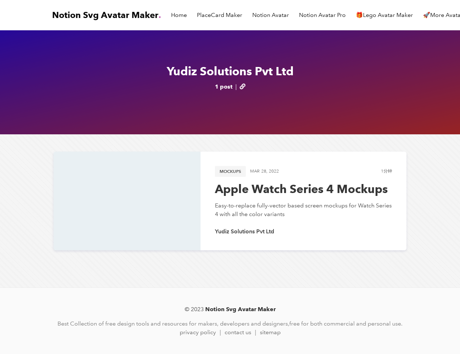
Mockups (230, 171)
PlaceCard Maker (219, 15)
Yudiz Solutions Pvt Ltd (244, 231)
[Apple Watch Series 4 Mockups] (127, 201)
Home (179, 15)
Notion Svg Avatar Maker (106, 15)
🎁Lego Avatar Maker (384, 15)
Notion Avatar (270, 15)
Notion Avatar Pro (322, 15)
